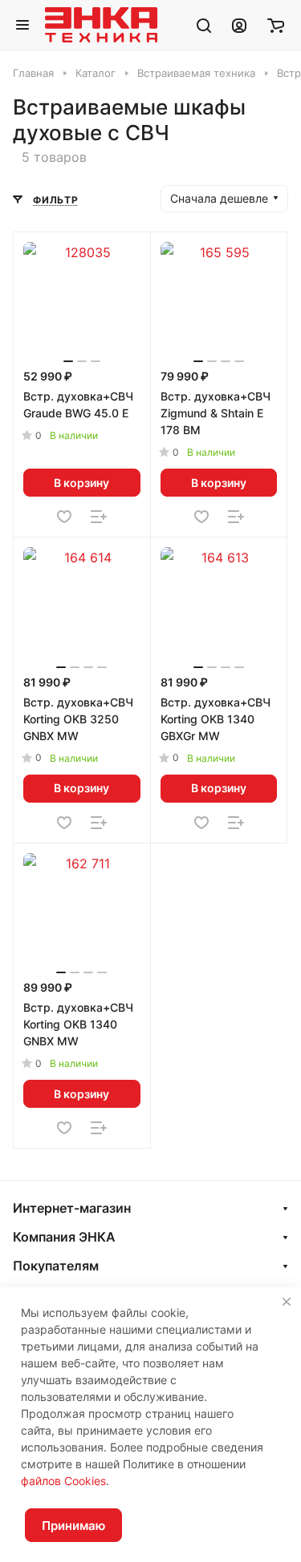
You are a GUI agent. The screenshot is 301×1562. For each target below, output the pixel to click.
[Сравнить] (98, 516)
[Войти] (239, 25)
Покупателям (56, 1266)
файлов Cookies (63, 1481)
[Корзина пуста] (275, 25)
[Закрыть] (286, 1301)
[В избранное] (64, 516)
